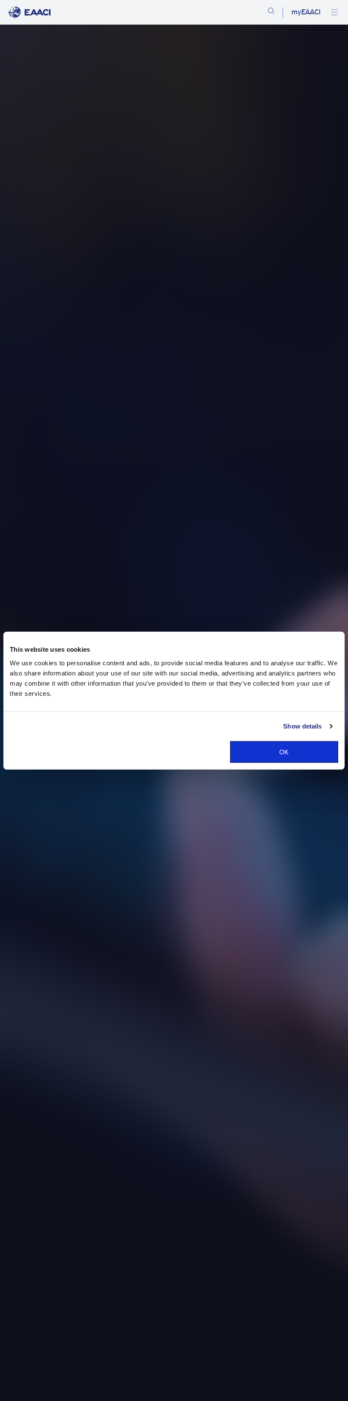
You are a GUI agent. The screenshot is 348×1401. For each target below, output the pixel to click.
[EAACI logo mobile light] (29, 12)
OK (284, 751)
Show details (302, 726)
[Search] (271, 12)
